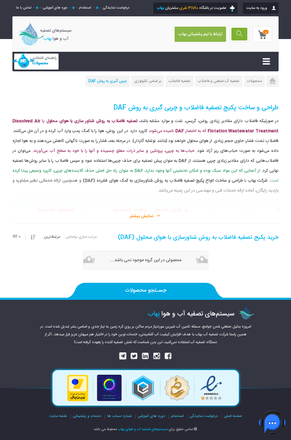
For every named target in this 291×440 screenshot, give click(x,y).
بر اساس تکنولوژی (147, 81)
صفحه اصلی (233, 416)
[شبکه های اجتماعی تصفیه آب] (168, 356)
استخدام (85, 8)
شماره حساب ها (119, 416)
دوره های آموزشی (55, 8)
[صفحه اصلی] (272, 81)
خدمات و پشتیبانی (87, 416)
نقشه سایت (58, 416)
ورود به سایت (256, 8)
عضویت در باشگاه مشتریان (191, 8)
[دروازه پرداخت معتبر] (77, 400)
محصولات (254, 81)
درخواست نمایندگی (116, 8)
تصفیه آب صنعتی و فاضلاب (219, 81)
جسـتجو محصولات (145, 290)
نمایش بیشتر (141, 216)
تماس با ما (23, 8)
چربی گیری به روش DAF (107, 81)
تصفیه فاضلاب (180, 81)
